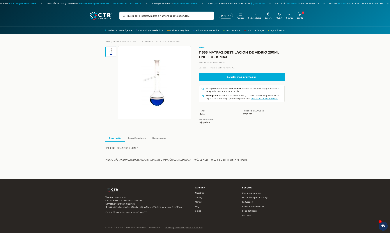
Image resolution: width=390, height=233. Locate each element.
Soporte (268, 18)
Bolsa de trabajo (249, 210)
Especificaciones (137, 138)
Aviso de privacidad (194, 227)
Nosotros (199, 193)
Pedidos (240, 18)
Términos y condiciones (175, 227)
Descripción (115, 138)
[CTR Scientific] (101, 16)
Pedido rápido (254, 18)
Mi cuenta (246, 215)
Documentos (159, 138)
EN (229, 16)
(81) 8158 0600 (121, 197)
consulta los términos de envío (264, 98)
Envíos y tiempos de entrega (255, 197)
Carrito (300, 15)
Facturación (247, 201)
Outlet (279, 18)
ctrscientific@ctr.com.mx (124, 203)
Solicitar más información (242, 77)
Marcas (198, 201)
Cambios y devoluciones (253, 206)
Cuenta (289, 18)
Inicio (107, 41)
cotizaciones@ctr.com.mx (130, 200)
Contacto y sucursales (252, 193)
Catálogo (199, 197)
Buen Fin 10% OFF (121, 41)
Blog (197, 206)
